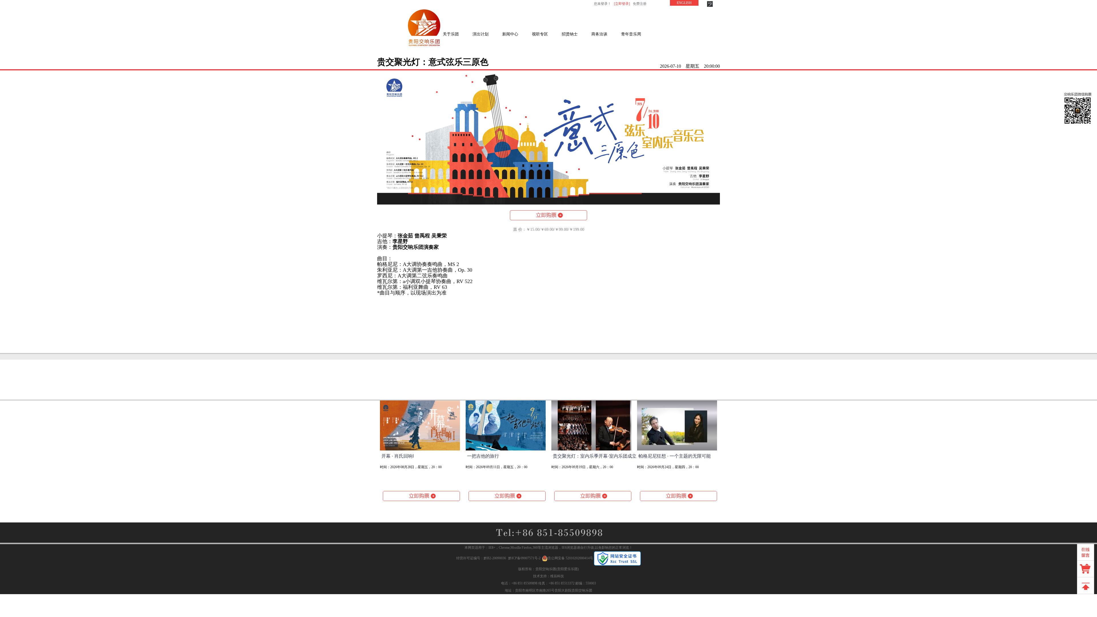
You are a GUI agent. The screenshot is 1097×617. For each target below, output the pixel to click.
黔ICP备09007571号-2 (524, 558)
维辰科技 (557, 576)
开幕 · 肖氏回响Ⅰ (397, 456)
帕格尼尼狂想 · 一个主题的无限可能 (674, 456)
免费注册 (639, 4)
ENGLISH (684, 3)
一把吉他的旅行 (483, 456)
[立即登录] (622, 4)
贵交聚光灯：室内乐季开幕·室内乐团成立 (594, 456)
